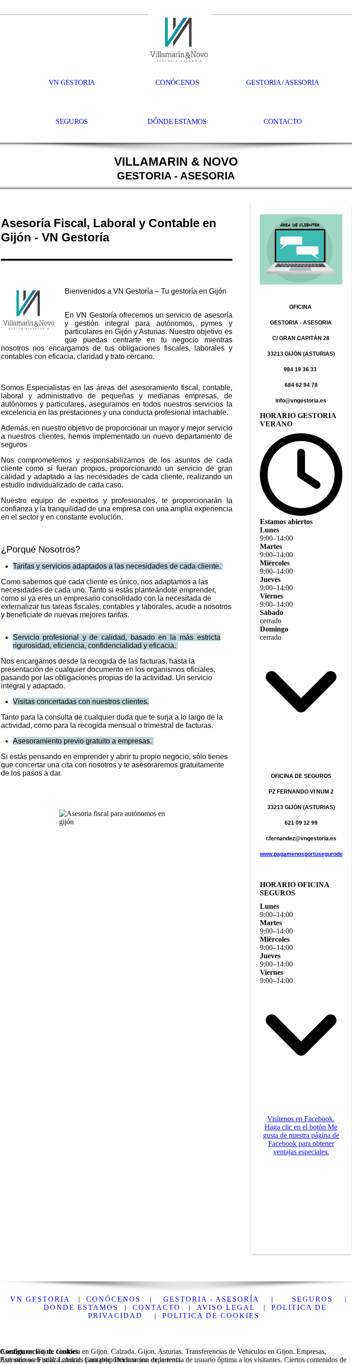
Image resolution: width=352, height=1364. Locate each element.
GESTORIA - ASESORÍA (211, 1299)
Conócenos (177, 82)
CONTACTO (156, 1307)
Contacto (283, 121)
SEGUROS (312, 1299)
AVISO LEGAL (226, 1307)
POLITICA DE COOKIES (210, 1315)
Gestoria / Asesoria (282, 82)
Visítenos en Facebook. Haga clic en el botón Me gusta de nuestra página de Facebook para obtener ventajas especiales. (301, 1135)
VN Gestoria (72, 82)
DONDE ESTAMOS (81, 1307)
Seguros (71, 121)
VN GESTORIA (40, 1299)
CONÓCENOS (114, 1299)
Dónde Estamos (177, 121)
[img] (176, 39)
